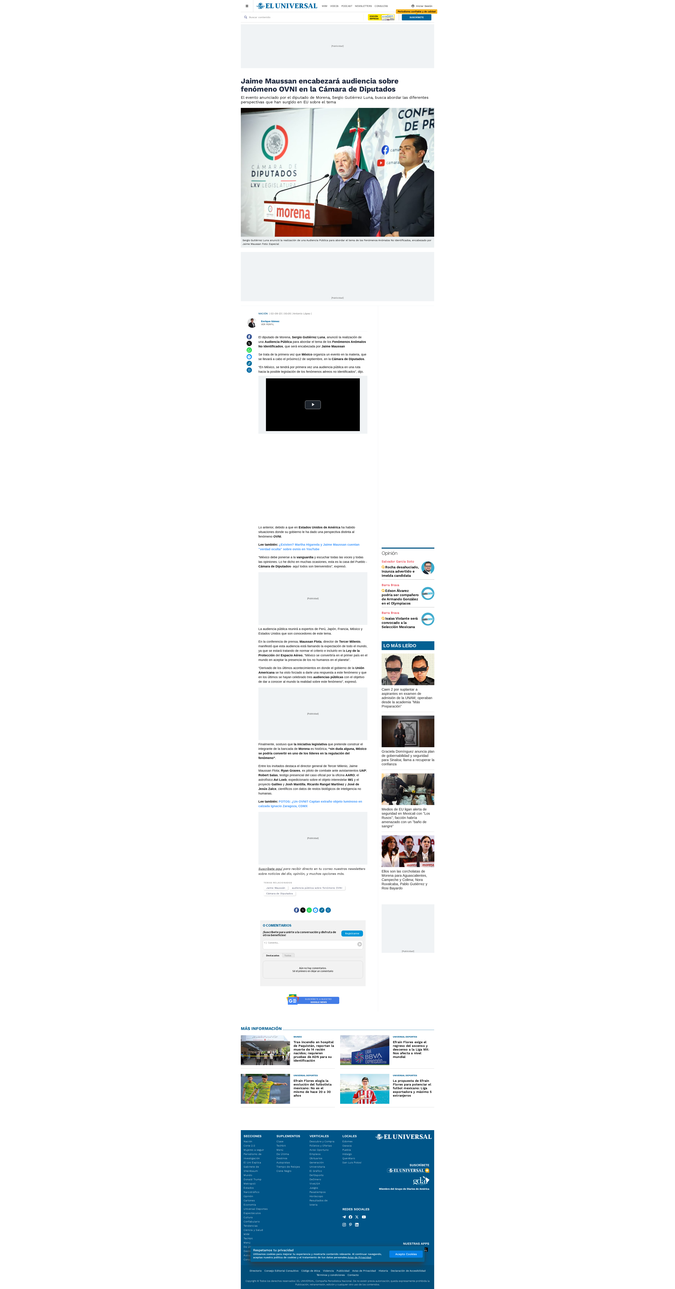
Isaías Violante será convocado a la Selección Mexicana (400, 622)
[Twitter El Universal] (357, 1217)
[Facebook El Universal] (350, 1217)
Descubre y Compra (322, 1141)
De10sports (317, 1175)
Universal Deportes (256, 1208)
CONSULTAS (381, 6)
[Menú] (247, 6)
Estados (249, 1187)
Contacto (353, 1275)
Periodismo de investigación (253, 1156)
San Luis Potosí (352, 1162)
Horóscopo (316, 1196)
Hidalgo (347, 1154)
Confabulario (252, 1221)
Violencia (328, 1270)
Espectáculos (252, 1213)
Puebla (346, 1149)
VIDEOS (334, 6)
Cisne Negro (284, 1171)
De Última (283, 1154)
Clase (280, 1141)
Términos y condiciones (331, 1275)
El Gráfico (316, 1171)
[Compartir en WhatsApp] (249, 350)
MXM (324, 6)
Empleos (315, 1154)
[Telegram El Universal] (344, 1217)
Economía (250, 1204)
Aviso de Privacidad (364, 1270)
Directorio (256, 1270)
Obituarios (316, 1158)
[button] (416, 17)
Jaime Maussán (275, 888)
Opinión (389, 553)
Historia (383, 1270)
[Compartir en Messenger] (249, 356)
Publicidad (343, 1270)
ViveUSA (315, 1183)
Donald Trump (252, 1179)
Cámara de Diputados (279, 893)
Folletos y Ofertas (321, 1145)
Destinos (282, 1158)
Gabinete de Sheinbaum (251, 1168)
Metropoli (250, 1183)
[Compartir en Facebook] (249, 336)
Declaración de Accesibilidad (408, 1270)
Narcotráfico (251, 1192)
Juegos (314, 1187)
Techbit (248, 1238)
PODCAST (346, 6)
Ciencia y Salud (253, 1230)
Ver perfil (267, 324)
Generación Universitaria (317, 1164)
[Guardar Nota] (249, 370)
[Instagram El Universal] (344, 1224)
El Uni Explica (252, 1162)
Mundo (248, 1175)
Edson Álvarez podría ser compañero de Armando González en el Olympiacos (400, 597)
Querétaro (348, 1158)
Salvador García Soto (398, 561)
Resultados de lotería (319, 1202)
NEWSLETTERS (363, 6)
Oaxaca (347, 1145)
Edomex (347, 1141)
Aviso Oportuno (319, 1149)
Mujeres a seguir (254, 1149)
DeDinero (315, 1179)
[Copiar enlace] (249, 363)
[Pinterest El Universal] (350, 1224)
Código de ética (310, 1270)
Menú (247, 1242)
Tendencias (251, 1225)
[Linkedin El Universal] (357, 1224)
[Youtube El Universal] (363, 1217)
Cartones (249, 1200)
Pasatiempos (318, 1192)
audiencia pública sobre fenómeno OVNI (317, 888)
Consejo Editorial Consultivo (281, 1270)
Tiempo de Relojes (288, 1166)
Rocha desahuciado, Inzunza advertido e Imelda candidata (400, 571)
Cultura (248, 1217)
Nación (263, 313)
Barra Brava (390, 585)
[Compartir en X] (249, 343)
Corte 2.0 (249, 1145)
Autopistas (283, 1162)
